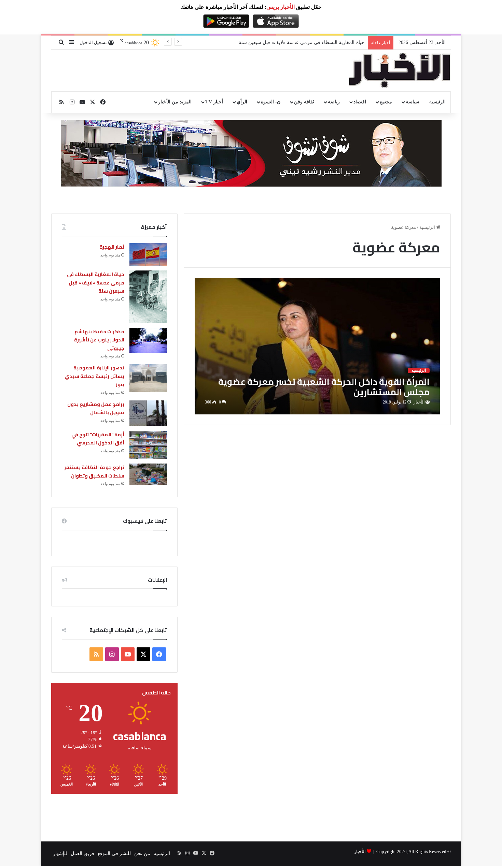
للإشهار (60, 853)
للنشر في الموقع (114, 853)
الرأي (242, 101)
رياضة (334, 101)
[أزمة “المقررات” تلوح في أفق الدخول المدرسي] (148, 445)
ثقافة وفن (304, 101)
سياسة (412, 101)
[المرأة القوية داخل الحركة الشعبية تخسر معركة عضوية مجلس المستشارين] (317, 346)
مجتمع (386, 101)
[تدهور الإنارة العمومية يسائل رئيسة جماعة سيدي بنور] (148, 378)
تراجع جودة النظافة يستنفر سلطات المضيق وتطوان (94, 471)
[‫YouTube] (128, 654)
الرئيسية (437, 101)
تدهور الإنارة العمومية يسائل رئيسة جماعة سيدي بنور (94, 376)
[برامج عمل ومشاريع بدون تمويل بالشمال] (148, 413)
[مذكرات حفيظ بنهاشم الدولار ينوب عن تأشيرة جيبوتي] (148, 340)
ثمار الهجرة (111, 247)
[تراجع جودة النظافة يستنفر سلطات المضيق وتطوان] (148, 474)
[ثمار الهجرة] (148, 254)
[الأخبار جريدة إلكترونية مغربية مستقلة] (399, 70)
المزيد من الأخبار (175, 101)
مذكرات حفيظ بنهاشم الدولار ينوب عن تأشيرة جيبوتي (311, 42)
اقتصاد (359, 101)
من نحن (142, 853)
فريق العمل (82, 853)
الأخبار (419, 402)
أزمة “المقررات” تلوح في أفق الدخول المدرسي (97, 438)
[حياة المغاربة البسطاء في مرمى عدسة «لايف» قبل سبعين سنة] (148, 296)
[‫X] (143, 654)
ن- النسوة (270, 101)
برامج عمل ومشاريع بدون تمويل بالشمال (95, 408)
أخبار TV (214, 101)
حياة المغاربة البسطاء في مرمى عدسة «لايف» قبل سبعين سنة (95, 282)
